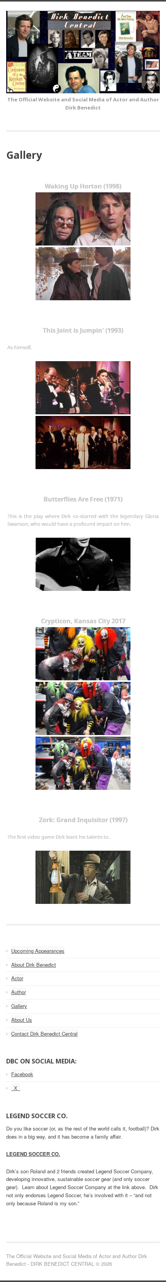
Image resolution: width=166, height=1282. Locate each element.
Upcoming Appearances (37, 950)
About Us (21, 1019)
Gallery (19, 1005)
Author (18, 992)
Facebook (22, 1074)
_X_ (15, 1088)
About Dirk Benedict (33, 964)
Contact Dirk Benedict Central (44, 1033)
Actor (17, 978)
